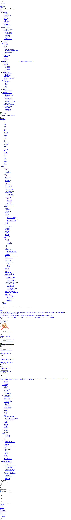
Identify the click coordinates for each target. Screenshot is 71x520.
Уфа (4, 160)
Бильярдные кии (8, 312)
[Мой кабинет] (0, 116)
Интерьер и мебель (8, 260)
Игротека (43, 312)
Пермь (4, 148)
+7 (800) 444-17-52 (2, 6)
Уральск (5, 159)
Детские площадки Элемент (44, 317)
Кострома (5, 138)
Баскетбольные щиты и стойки (11, 251)
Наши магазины (2, 506)
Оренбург (5, 146)
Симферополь (6, 153)
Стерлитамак (5, 155)
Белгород (5, 126)
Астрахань (5, 125)
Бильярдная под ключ (8, 272)
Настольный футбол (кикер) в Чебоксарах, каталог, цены (21, 378)
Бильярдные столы (3, 312)
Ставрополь (5, 154)
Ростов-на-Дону (6, 149)
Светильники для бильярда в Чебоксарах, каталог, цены (37, 378)
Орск (4, 147)
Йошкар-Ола (5, 135)
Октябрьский (5, 145)
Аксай (4, 123)
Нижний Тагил (6, 144)
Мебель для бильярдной (10, 262)
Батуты (6, 225)
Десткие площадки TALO (11, 317)
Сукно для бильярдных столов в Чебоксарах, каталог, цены (53, 378)
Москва (5, 122)
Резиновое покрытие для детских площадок (46, 315)
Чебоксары (5, 161)
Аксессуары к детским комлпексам (35, 315)
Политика (1, 507)
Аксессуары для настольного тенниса (12, 217)
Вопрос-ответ (2, 512)
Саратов (5, 151)
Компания (1, 503)
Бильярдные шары (7, 184)
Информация (2, 508)
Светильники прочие (10, 194)
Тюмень (5, 158)
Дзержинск (5, 131)
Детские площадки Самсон (26, 317)
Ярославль (5, 164)
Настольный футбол (8, 233)
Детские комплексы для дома (11, 279)
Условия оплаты (2, 509)
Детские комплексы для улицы (11, 284)
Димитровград (6, 132)
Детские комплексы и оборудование (10, 277)
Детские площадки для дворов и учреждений (15, 315)
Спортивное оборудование (9, 249)
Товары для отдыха (8, 294)
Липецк (5, 141)
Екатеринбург (6, 133)
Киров (4, 137)
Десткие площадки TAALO (4, 317)
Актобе (5, 124)
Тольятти (5, 157)
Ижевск (5, 134)
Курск (4, 140)
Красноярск (5, 139)
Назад (4, 121)
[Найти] (0, 519)
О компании (2, 504)
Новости (1, 505)
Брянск (5, 127)
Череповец (5, 162)
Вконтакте (3, 2)
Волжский (5, 129)
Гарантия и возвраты (3, 511)
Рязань (4, 150)
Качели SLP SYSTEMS (51, 317)
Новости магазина (3, 491)
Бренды (1, 513)
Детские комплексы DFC (18, 317)
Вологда (5, 130)
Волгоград (5, 128)
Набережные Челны (6, 142)
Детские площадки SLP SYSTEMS (35, 317)
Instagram (3, 3)
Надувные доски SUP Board (11, 296)
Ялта (4, 163)
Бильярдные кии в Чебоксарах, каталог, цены (6, 378)
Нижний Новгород (6, 143)
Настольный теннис (8, 211)
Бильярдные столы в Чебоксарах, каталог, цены (14, 379)
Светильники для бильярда (9, 189)
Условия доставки (2, 510)
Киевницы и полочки (8, 207)
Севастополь (5, 152)
